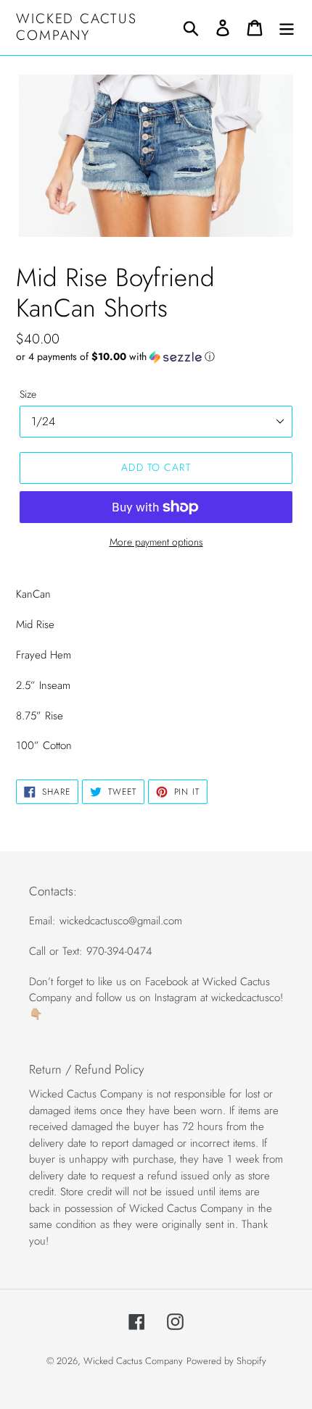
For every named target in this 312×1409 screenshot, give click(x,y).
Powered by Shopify (226, 1361)
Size (28, 394)
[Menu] (287, 27)
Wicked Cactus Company (76, 27)
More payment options (156, 542)
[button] (156, 356)
